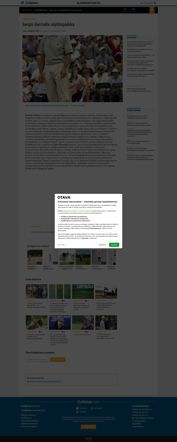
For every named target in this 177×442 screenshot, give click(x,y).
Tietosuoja (61, 245)
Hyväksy (114, 245)
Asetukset (102, 245)
